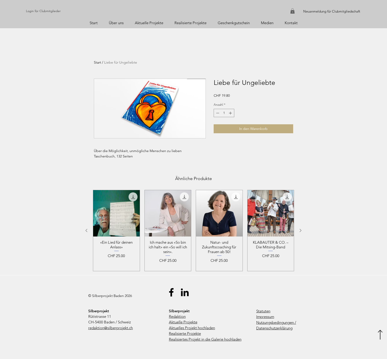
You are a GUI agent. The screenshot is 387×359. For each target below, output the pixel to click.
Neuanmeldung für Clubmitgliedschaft (331, 11)
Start (97, 62)
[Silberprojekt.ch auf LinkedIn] (184, 292)
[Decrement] (217, 113)
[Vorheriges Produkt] (86, 230)
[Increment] (231, 113)
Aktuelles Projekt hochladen (192, 328)
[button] (292, 11)
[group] (193, 230)
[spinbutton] (224, 113)
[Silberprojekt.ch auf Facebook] (171, 292)
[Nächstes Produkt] (300, 230)
